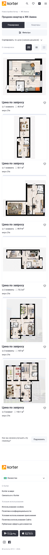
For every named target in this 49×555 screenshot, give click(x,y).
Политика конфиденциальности (16, 511)
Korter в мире (8, 491)
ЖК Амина (25, 12)
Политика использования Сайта (16, 520)
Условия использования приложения (19, 515)
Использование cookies (13, 507)
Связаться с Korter (10, 495)
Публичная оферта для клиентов (17, 524)
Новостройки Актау (10, 12)
